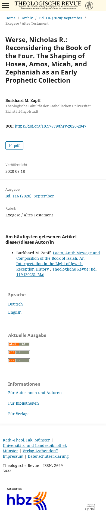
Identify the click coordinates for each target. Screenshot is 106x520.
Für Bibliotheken (23, 403)
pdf (16, 145)
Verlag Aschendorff (40, 450)
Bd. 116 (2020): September (60, 17)
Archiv (27, 17)
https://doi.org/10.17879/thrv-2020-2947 (50, 126)
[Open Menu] (5, 5)
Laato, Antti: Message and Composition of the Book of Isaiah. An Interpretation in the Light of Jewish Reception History (58, 261)
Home (10, 17)
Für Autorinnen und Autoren (35, 392)
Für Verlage (19, 413)
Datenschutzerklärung (48, 456)
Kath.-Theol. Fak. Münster (26, 440)
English (14, 312)
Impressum (13, 456)
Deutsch (15, 304)
